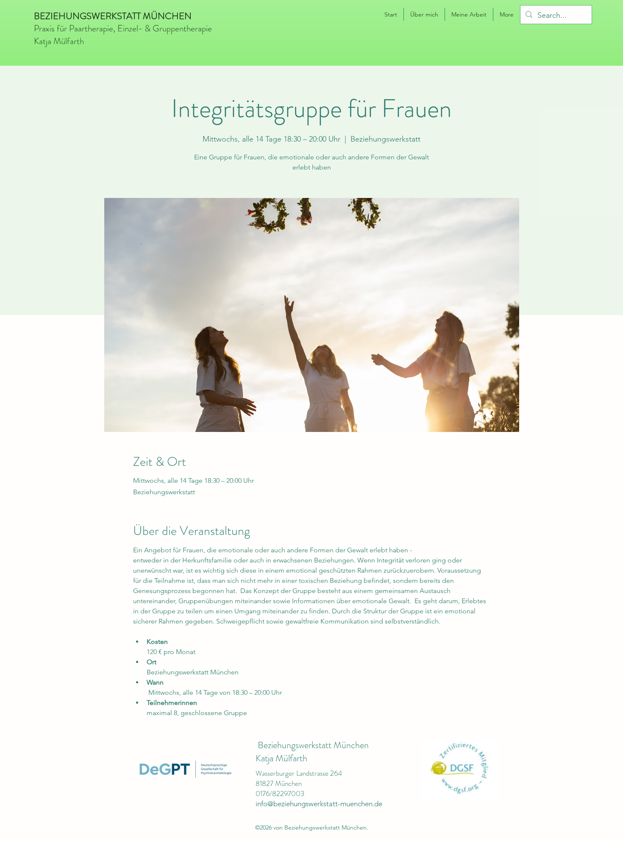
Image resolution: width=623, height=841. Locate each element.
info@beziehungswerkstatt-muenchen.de (319, 803)
